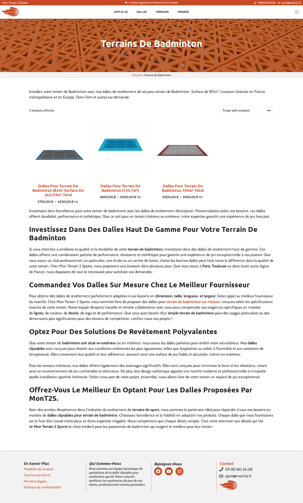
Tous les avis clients (37, 475)
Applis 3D (121, 12)
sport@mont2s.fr (291, 2)
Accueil (136, 75)
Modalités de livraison (38, 469)
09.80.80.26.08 (238, 469)
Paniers (183, 12)
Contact (226, 463)
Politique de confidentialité (42, 487)
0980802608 (266, 2)
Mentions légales (35, 481)
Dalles (142, 12)
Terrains (162, 12)
